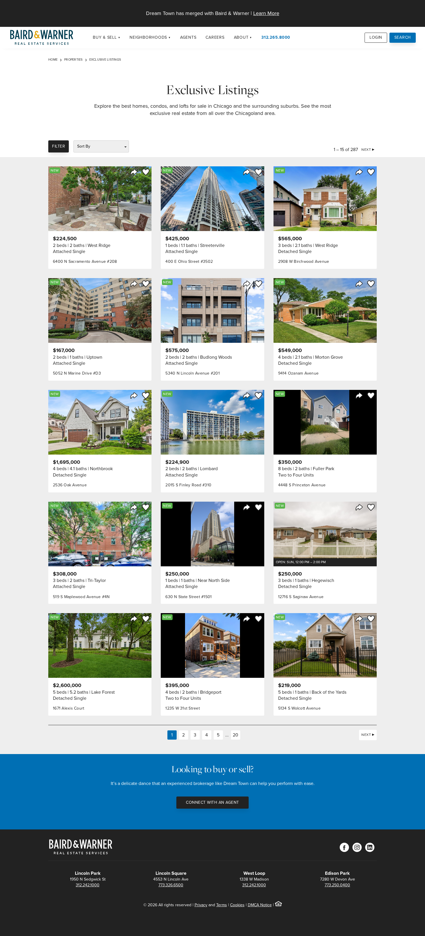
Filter (58, 146)
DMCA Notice (260, 905)
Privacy (201, 905)
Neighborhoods (148, 37)
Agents (188, 37)
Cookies (237, 905)
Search (402, 37)
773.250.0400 (337, 885)
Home (53, 59)
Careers (215, 37)
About (241, 37)
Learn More (266, 13)
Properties (73, 59)
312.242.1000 (87, 885)
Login (375, 37)
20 (235, 735)
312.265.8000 (275, 37)
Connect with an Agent (212, 802)
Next (366, 149)
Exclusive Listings (105, 59)
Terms (221, 905)
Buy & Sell (105, 37)
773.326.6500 (170, 885)
